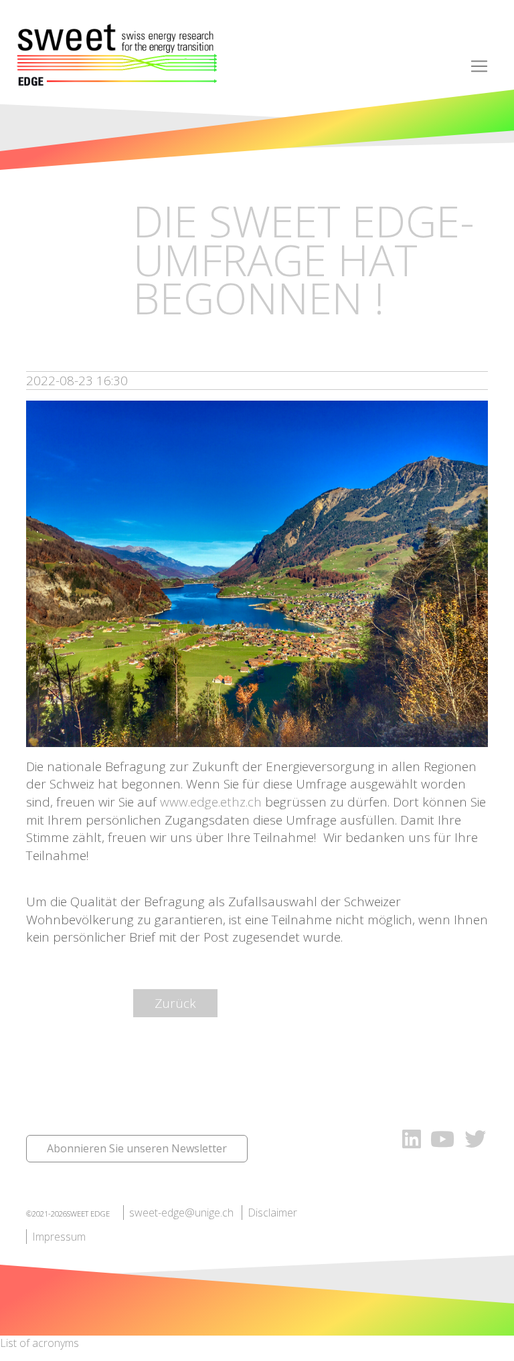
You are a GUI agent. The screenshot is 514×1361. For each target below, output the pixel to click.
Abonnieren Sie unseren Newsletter (137, 1148)
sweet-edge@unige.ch (181, 1212)
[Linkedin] (411, 1138)
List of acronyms (39, 1343)
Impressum (59, 1236)
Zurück (175, 1003)
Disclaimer (272, 1212)
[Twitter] (475, 1138)
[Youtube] (445, 1138)
